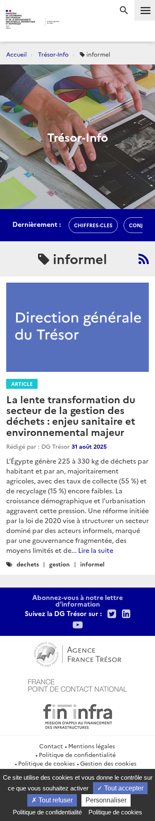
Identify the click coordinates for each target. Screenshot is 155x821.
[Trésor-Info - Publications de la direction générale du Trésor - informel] (143, 258)
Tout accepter (123, 788)
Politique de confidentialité (77, 754)
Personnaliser (106, 800)
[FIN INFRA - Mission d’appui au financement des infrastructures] (77, 715)
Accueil (16, 54)
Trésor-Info (53, 54)
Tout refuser (55, 800)
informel (92, 564)
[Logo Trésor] (71, 23)
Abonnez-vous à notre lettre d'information (77, 600)
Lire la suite (95, 549)
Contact (51, 746)
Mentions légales (91, 746)
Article (22, 383)
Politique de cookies (46, 763)
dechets (28, 564)
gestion (59, 564)
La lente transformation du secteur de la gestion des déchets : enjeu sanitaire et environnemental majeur (70, 415)
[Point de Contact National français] (78, 684)
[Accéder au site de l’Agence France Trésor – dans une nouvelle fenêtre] (77, 653)
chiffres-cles (93, 224)
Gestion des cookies (108, 763)
